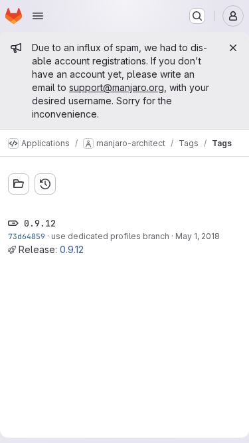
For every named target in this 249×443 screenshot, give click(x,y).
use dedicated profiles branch (110, 236)
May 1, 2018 (197, 236)
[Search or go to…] (197, 16)
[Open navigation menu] (37, 16)
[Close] (233, 48)
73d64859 (26, 236)
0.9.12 (72, 249)
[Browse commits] (45, 184)
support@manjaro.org (116, 87)
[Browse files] (18, 184)
